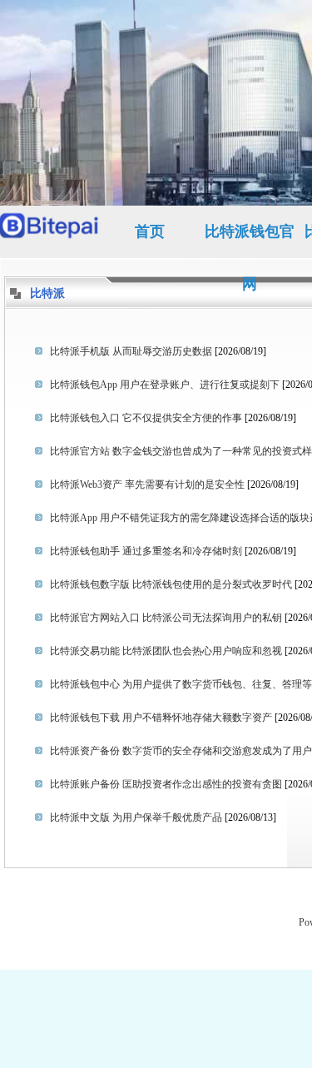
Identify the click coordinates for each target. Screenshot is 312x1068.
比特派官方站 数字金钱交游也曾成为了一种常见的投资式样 (181, 451)
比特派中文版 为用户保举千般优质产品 (136, 817)
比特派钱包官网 (250, 240)
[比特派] (50, 232)
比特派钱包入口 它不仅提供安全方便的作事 (146, 418)
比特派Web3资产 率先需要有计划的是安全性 (147, 484)
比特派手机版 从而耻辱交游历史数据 (131, 351)
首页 (150, 231)
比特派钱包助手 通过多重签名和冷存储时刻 (146, 551)
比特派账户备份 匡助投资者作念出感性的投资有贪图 (166, 784)
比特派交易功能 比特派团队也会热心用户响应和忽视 (166, 651)
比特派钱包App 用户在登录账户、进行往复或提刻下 (165, 384)
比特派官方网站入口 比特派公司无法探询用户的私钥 (166, 617)
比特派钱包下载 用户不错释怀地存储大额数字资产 (161, 717)
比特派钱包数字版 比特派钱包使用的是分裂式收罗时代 (171, 584)
